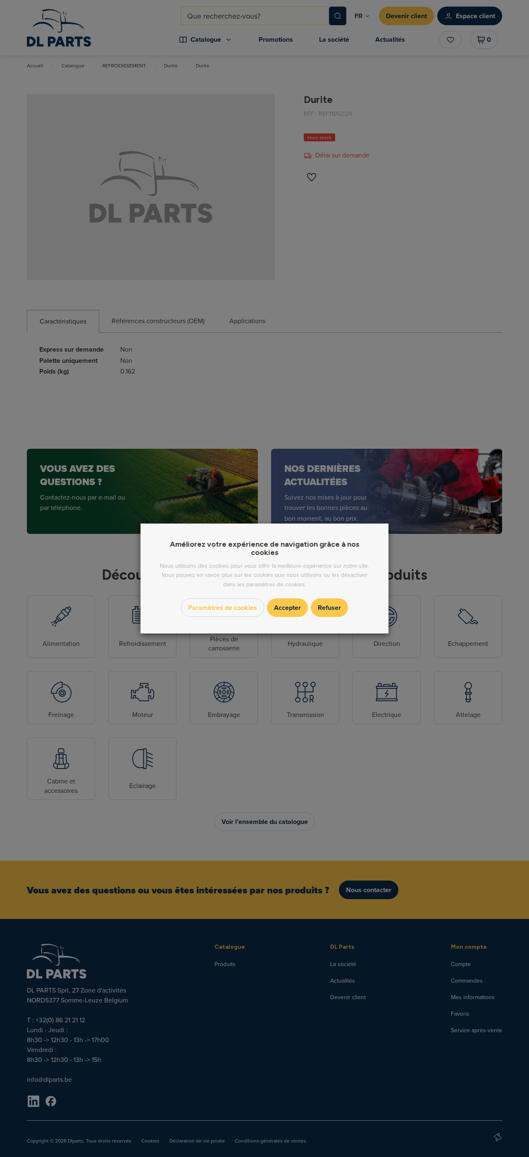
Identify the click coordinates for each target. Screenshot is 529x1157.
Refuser (329, 607)
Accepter (287, 607)
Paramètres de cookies (222, 607)
